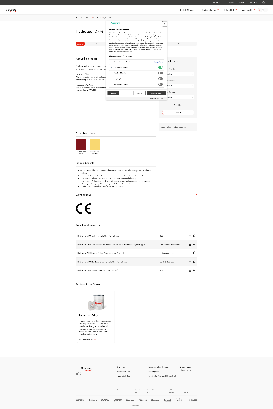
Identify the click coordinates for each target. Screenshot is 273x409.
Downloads (182, 44)
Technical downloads (88, 225)
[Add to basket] (194, 235)
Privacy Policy (155, 49)
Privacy (119, 390)
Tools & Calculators (124, 376)
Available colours (86, 133)
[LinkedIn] (77, 374)
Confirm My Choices (156, 93)
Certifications (83, 195)
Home (77, 18)
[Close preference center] (165, 24)
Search (178, 112)
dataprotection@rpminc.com (124, 51)
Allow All (113, 93)
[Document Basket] (260, 10)
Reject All (139, 93)
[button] (188, 9)
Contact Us (253, 2)
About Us (231, 2)
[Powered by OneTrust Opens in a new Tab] (158, 99)
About (98, 44)
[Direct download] (190, 236)
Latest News (121, 367)
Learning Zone (153, 371)
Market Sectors (168, 92)
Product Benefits (168, 69)
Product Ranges (168, 80)
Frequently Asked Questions (158, 367)
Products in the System (88, 284)
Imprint (128, 390)
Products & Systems (86, 18)
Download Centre (123, 371)
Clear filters (178, 105)
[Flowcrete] (13, 10)
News (241, 2)
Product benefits (85, 163)
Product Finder (97, 18)
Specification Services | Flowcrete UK (162, 376)
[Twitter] (79, 374)
